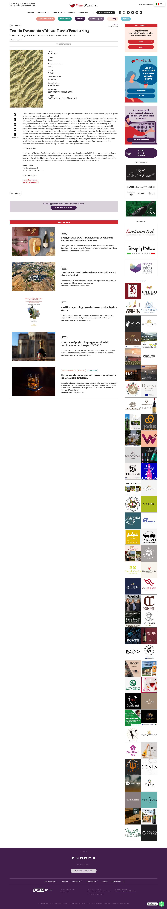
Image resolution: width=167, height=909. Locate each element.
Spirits (126, 18)
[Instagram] (124, 12)
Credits (126, 903)
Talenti (141, 95)
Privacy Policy (98, 903)
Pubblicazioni (57, 12)
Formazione (41, 12)
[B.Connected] (141, 232)
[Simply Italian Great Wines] (141, 250)
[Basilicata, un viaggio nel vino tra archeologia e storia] (33, 311)
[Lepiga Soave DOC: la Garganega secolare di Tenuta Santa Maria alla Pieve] (33, 241)
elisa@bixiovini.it (30, 180)
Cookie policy (107, 903)
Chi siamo (30, 12)
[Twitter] (128, 12)
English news (83, 12)
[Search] (93, 12)
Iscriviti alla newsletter (106, 12)
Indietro (17, 25)
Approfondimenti (45, 18)
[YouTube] (136, 12)
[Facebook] (120, 12)
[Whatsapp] (161, 904)
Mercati (80, 18)
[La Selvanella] (141, 173)
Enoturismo (65, 18)
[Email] (15, 129)
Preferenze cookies (117, 903)
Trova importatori (141, 139)
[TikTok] (141, 12)
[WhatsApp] (15, 124)
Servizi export (96, 18)
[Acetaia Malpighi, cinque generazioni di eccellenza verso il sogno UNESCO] (33, 346)
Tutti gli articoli (49, 882)
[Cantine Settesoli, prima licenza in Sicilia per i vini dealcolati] (33, 276)
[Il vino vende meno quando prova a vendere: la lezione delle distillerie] (33, 381)
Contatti (71, 12)
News (64, 233)
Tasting (112, 18)
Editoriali (81, 370)
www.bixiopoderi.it (31, 182)
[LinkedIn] (132, 12)
